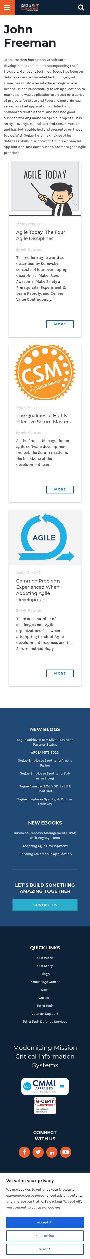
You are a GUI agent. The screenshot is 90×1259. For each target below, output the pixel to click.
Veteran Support (45, 1014)
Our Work (45, 958)
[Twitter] (38, 1152)
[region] (45, 1216)
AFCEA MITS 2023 (45, 752)
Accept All (45, 1222)
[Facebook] (24, 1152)
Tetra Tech (45, 1006)
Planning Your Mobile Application (45, 854)
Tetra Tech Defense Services (45, 1021)
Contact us (45, 905)
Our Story (45, 966)
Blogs (45, 974)
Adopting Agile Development (45, 846)
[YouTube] (65, 1152)
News (45, 990)
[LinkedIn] (52, 1153)
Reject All (45, 1249)
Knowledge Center (45, 982)
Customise (45, 1236)
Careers (45, 998)
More (60, 324)
